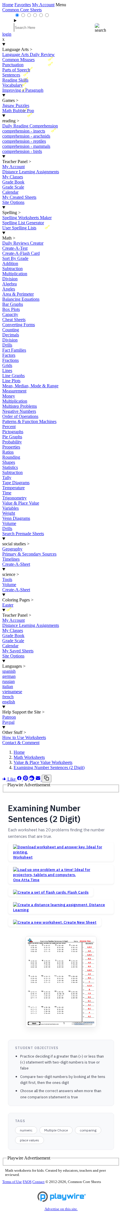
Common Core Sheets (22, 9)
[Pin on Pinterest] (26, 779)
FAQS (27, 1182)
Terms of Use (12, 1182)
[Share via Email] (38, 779)
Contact (38, 1182)
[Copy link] (46, 778)
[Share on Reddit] (32, 779)
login (6, 34)
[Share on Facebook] (20, 779)
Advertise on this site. (61, 1209)
